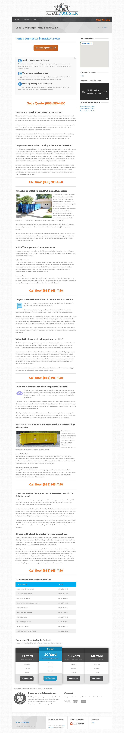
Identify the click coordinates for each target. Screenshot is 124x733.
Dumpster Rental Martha (87, 111)
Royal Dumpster (22, 722)
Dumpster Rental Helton (87, 106)
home (100, 27)
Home (17, 19)
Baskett (106, 27)
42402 (82, 76)
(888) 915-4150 (103, 19)
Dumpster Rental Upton (87, 108)
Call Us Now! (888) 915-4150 (46, 48)
